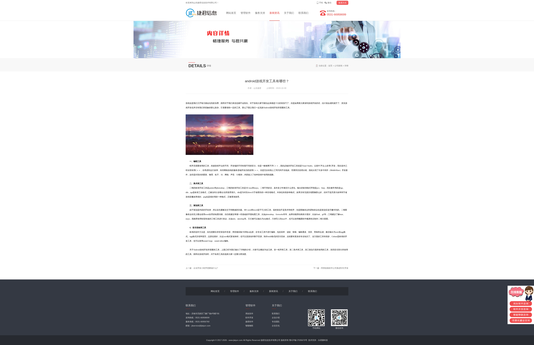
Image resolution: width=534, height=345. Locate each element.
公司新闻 (338, 66)
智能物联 (249, 326)
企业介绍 (276, 317)
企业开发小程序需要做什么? (205, 268)
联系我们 (303, 13)
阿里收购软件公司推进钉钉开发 (334, 268)
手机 (321, 3)
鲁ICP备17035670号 (298, 340)
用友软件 (249, 313)
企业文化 (276, 326)
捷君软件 (249, 322)
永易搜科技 (323, 340)
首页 (330, 66)
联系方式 (342, 3)
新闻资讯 (275, 13)
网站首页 (231, 13)
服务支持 (260, 13)
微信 (329, 3)
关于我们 (289, 13)
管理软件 (246, 13)
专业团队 (276, 322)
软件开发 (249, 317)
